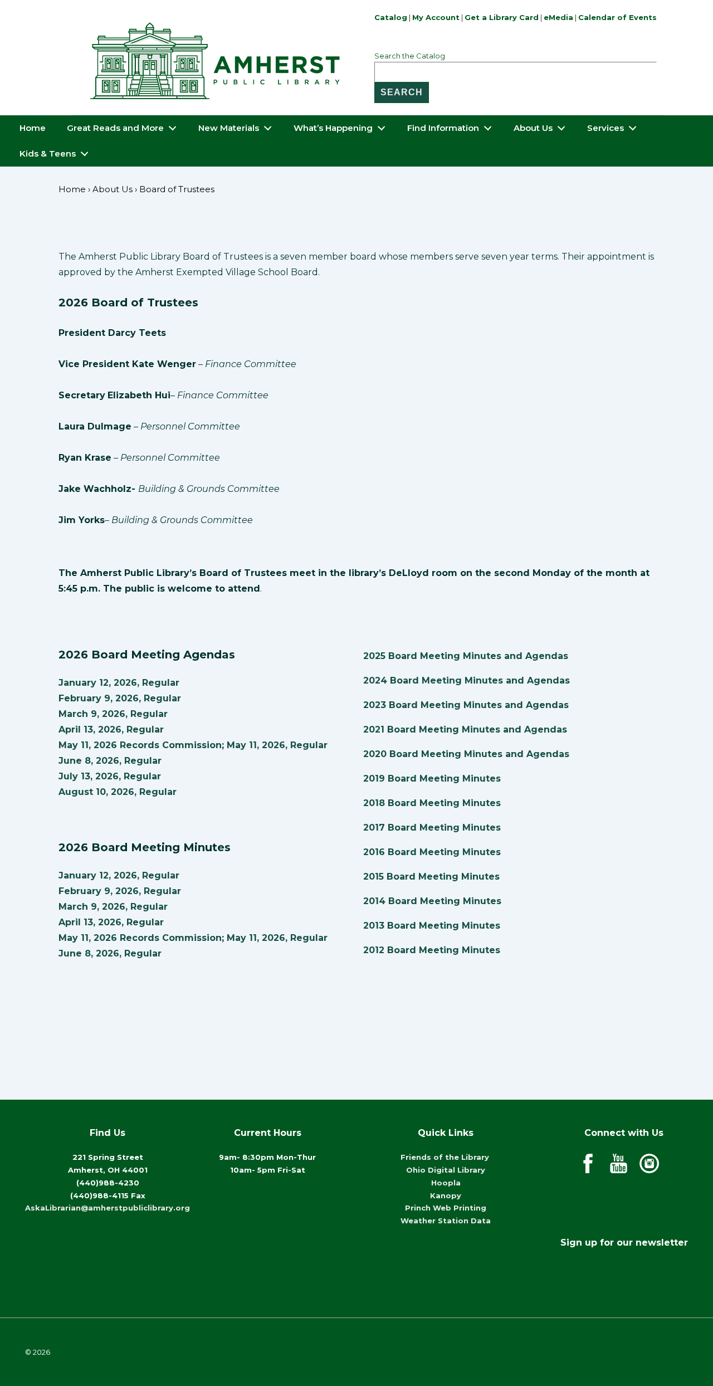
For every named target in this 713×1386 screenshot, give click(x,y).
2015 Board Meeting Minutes (431, 876)
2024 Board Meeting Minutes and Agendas (466, 680)
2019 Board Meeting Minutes (432, 778)
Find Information (443, 128)
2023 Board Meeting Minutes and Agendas (466, 705)
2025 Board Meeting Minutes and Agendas (465, 656)
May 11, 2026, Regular (277, 745)
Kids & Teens (47, 153)
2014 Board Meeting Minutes (432, 901)
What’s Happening (333, 128)
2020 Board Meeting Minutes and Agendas (466, 754)
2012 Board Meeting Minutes (431, 950)
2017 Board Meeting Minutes (432, 827)
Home (32, 128)
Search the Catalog (409, 55)
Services (605, 128)
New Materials (228, 128)
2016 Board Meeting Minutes (432, 852)
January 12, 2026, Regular (118, 682)
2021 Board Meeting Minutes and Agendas (465, 729)
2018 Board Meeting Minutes (432, 803)
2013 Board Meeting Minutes (431, 925)
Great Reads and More (115, 128)
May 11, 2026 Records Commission (140, 745)
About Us (533, 128)
